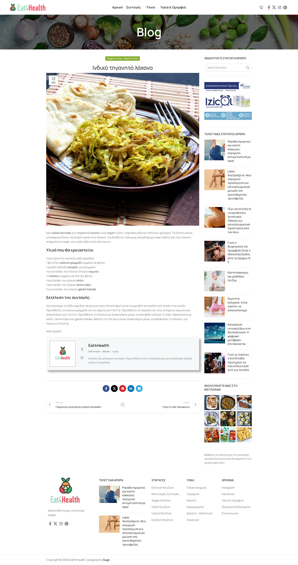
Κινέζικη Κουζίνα (162, 520)
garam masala (87, 289)
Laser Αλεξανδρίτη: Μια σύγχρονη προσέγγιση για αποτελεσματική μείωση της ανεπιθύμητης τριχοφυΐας (239, 184)
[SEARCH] (248, 68)
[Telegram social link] (139, 388)
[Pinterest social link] (285, 7)
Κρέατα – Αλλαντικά (199, 513)
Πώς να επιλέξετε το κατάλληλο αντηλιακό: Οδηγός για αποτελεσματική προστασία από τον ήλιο (239, 220)
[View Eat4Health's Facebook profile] (82, 349)
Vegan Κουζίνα (114, 58)
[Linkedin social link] (130, 388)
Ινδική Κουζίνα (130, 58)
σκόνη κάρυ (84, 285)
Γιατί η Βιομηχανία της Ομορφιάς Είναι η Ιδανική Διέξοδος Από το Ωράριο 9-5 (239, 252)
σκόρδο (73, 267)
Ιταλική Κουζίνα (161, 513)
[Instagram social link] (279, 7)
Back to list (122, 404)
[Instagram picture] (212, 402)
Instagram (228, 488)
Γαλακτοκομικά (196, 488)
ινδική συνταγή (61, 233)
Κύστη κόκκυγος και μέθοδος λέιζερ (238, 276)
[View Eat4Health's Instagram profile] (82, 358)
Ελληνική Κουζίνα (162, 488)
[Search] (261, 7)
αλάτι (80, 280)
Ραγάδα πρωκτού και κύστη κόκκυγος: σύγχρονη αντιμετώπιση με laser (239, 151)
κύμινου (94, 271)
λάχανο (54, 276)
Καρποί (191, 500)
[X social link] (274, 7)
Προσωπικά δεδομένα (236, 507)
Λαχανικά (193, 520)
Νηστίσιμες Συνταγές (165, 494)
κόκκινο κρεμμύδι (71, 263)
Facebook (228, 494)
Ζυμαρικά (193, 494)
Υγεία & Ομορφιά (233, 500)
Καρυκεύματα (195, 507)
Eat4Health (98, 345)
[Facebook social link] (269, 7)
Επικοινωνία (230, 513)
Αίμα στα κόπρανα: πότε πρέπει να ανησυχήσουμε (238, 304)
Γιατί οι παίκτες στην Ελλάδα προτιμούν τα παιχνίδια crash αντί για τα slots (238, 362)
